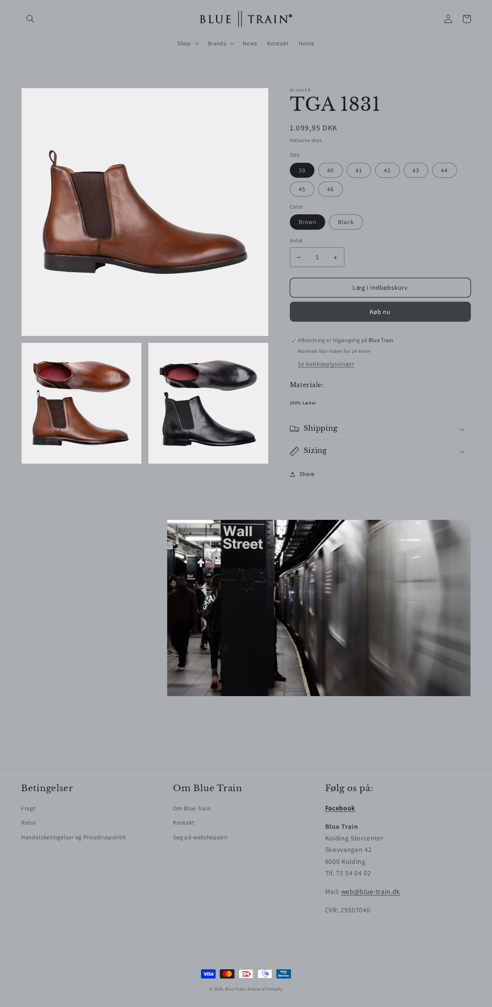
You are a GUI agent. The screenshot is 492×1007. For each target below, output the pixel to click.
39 (302, 170)
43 (415, 170)
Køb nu (380, 311)
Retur (28, 822)
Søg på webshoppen (200, 837)
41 (359, 170)
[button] (30, 19)
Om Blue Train (192, 808)
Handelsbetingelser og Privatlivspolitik (73, 837)
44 (444, 170)
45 (302, 189)
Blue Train (235, 989)
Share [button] (307, 474)
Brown (308, 222)
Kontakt (183, 822)
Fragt (28, 808)
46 (330, 189)
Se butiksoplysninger (326, 363)
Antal (296, 240)
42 (387, 170)
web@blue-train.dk (370, 891)
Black (346, 222)
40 (330, 170)
